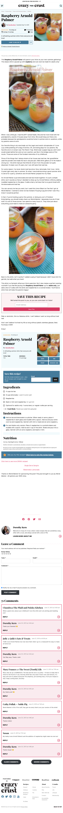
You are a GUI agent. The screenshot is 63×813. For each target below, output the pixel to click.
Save (42, 358)
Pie (33, 792)
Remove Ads (54, 363)
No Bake (25, 801)
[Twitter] (6, 797)
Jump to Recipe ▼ (15, 42)
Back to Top (58, 806)
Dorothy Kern (12, 25)
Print (42, 363)
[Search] (61, 6)
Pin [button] (54, 358)
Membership (55, 795)
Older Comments (11, 762)
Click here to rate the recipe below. (40, 455)
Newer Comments (41, 762)
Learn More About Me (22, 536)
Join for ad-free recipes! (30, 1)
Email (33, 376)
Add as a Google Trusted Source (11, 46)
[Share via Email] (40, 519)
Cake (24, 797)
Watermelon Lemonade (31, 469)
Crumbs (55, 784)
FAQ (43, 790)
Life (53, 790)
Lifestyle (54, 792)
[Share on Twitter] (34, 519)
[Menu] (2, 6)
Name (3, 558)
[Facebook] (2, 797)
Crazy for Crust (9, 788)
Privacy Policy (24, 806)
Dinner (34, 787)
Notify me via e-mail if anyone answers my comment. (19, 588)
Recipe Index (8, 11)
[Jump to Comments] (31, 42)
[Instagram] (14, 797)
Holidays (25, 790)
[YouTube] (18, 797)
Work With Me (45, 792)
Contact (44, 795)
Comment (4, 565)
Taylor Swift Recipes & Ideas (19, 11)
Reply (5, 617)
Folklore (29, 11)
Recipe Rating (5, 552)
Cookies (34, 790)
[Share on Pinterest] (29, 519)
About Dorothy (46, 787)
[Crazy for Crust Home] (31, 6)
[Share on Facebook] (23, 519)
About (44, 784)
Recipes (26, 784)
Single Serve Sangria (31, 465)
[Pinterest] (10, 797)
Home (2, 11)
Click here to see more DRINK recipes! (14, 461)
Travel (54, 787)
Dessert (25, 787)
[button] (2, 30)
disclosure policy (36, 55)
